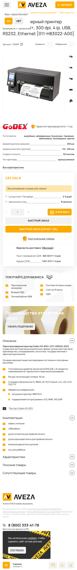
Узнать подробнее (20, 326)
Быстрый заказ (38, 220)
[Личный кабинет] (70, 565)
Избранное (61, 44)
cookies (32, 538)
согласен (17, 550)
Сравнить (40, 44)
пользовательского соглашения (44, 511)
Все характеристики (13, 167)
